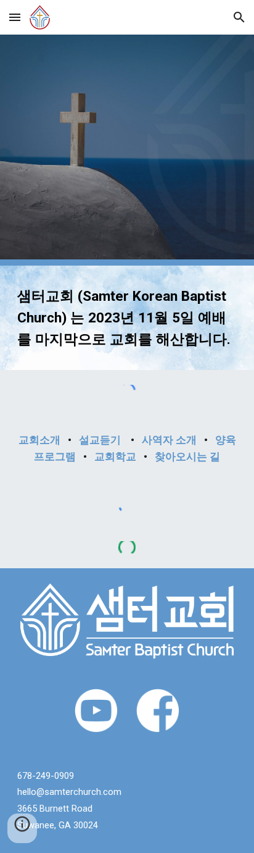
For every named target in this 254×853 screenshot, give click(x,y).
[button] (15, 17)
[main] (127, 317)
